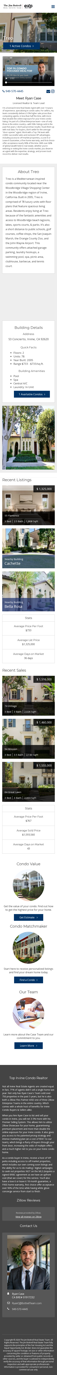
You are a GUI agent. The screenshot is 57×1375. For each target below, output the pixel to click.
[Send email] (48, 91)
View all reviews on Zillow (28, 1216)
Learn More (27, 1045)
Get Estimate (27, 917)
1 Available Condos (31, 394)
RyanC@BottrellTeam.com (27, 1303)
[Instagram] (52, 91)
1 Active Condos (20, 46)
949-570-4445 (14, 91)
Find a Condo (27, 980)
